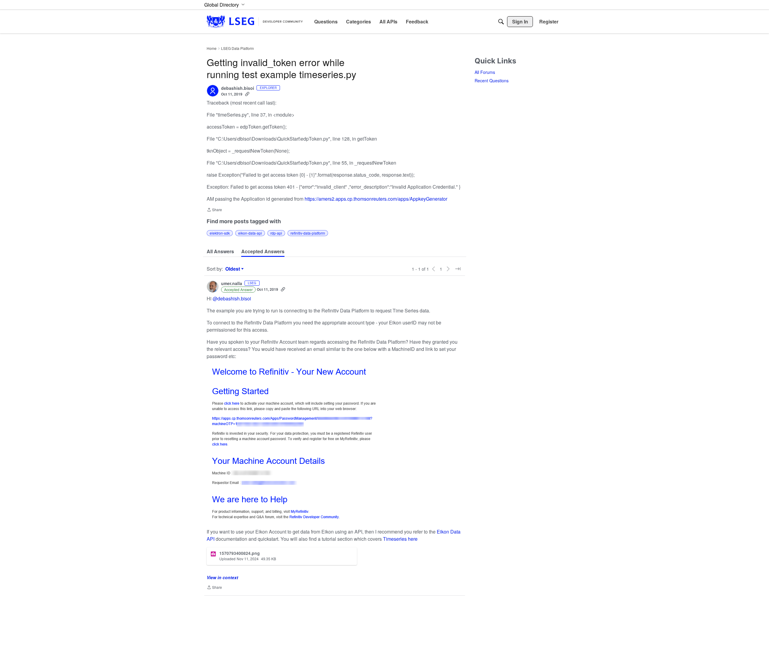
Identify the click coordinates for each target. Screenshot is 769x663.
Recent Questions (492, 81)
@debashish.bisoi (232, 298)
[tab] (220, 251)
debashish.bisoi (237, 88)
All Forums (485, 72)
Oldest (233, 268)
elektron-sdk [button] (220, 233)
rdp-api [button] (276, 233)
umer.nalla (231, 283)
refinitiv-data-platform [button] (307, 233)
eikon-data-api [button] (250, 233)
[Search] (501, 21)
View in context (222, 577)
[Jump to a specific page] (458, 269)
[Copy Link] (247, 94)
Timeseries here (400, 538)
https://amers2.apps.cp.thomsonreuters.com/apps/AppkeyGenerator (376, 198)
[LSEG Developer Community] (255, 21)
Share (214, 210)
